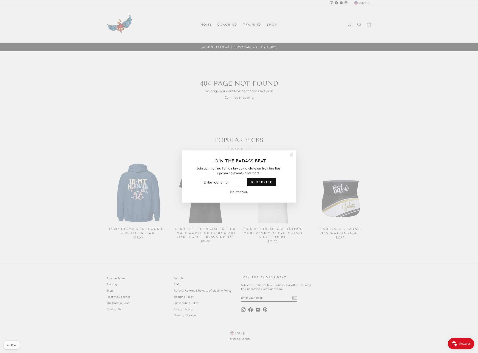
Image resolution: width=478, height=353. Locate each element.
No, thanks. (239, 191)
